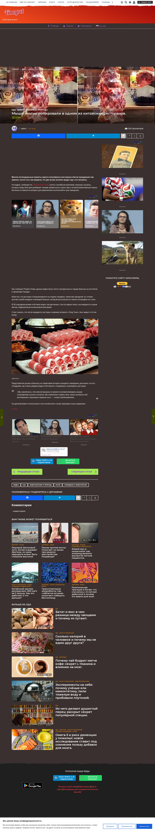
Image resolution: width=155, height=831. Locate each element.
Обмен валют (84, 787)
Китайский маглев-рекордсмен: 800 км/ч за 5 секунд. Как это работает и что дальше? (24, 593)
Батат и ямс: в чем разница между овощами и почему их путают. (75, 615)
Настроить (110, 826)
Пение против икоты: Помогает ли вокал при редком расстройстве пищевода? (54, 552)
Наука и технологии (19, 584)
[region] (77, 824)
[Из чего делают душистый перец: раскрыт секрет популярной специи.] (32, 715)
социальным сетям (40, 185)
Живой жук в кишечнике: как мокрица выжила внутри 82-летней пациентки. (82, 553)
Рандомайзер (92, 2)
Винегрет (15, 545)
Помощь (106, 2)
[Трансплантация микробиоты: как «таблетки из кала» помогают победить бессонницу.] (55, 573)
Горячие (69, 26)
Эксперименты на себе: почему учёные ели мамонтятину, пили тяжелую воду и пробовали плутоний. (74, 691)
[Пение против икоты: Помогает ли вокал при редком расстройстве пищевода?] (55, 533)
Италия (82, 545)
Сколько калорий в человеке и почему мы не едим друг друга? (75, 640)
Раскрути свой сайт (67, 787)
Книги (52, 2)
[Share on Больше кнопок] (123, 136)
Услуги (61, 2)
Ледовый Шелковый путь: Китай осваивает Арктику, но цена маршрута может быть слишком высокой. (24, 552)
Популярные (86, 26)
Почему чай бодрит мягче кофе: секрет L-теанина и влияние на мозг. (76, 664)
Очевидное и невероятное (75, 485)
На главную (11, 2)
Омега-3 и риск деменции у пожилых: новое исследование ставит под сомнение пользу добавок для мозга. (76, 741)
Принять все (144, 826)
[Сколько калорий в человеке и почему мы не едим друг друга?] (32, 642)
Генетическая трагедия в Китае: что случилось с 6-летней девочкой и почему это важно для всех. (84, 592)
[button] (112, 2)
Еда (14, 110)
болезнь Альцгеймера (63, 731)
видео (16, 485)
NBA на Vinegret (27, 2)
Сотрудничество (75, 2)
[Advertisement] (94, 15)
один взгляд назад (82, 681)
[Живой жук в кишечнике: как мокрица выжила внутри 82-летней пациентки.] (85, 533)
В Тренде (55, 26)
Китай (58, 485)
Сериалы (42, 2)
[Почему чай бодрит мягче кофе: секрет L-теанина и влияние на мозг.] (32, 666)
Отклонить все (127, 826)
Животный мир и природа (32, 110)
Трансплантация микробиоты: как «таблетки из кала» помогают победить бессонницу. (53, 593)
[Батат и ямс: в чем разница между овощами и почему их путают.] (32, 618)
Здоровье (45, 545)
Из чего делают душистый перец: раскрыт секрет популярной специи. (76, 712)
